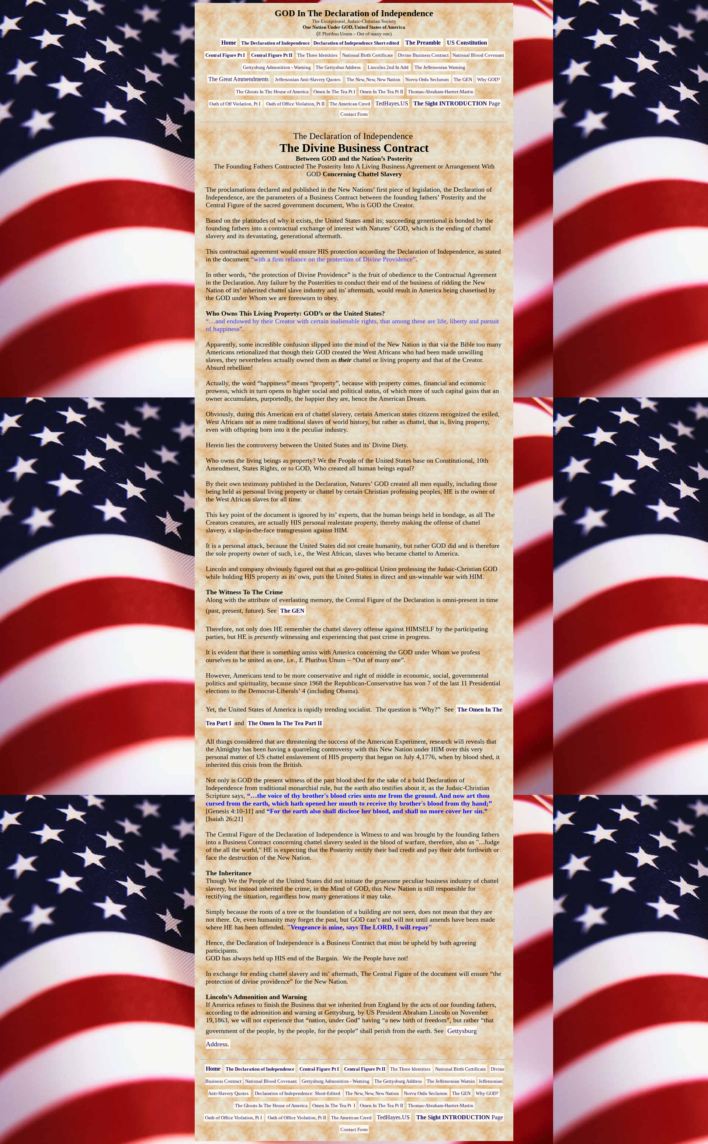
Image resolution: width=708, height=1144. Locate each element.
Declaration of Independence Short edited (356, 43)
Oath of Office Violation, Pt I (234, 1117)
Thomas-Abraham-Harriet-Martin (440, 91)
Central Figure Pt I (225, 55)
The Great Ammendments (238, 79)
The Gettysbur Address (339, 67)
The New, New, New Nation (374, 79)
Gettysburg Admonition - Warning (277, 67)
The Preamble (423, 42)
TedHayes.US (391, 103)
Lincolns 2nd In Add (389, 67)
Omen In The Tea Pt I (334, 91)
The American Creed (350, 104)
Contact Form (354, 114)
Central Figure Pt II (271, 55)
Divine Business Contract (423, 55)
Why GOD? (488, 79)
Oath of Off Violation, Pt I (235, 104)
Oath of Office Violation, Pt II (294, 104)
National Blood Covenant (478, 55)
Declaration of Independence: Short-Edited (298, 1093)
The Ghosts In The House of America (272, 91)
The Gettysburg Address (398, 1081)
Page (456, 103)
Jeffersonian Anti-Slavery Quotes (308, 79)
